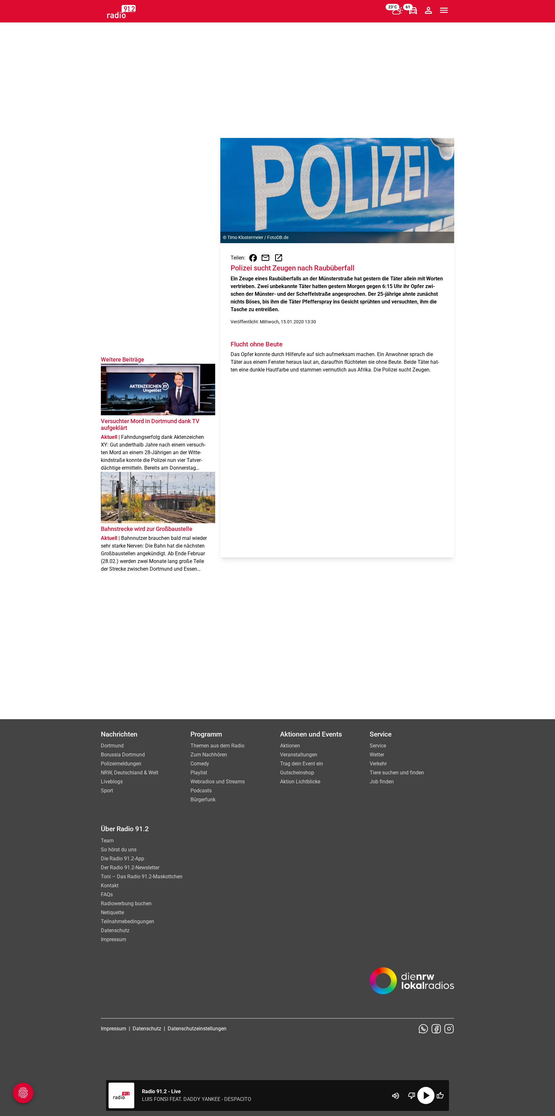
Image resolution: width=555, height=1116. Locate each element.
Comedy (199, 764)
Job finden (382, 782)
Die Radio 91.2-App (122, 859)
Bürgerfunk (203, 800)
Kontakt (110, 885)
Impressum (113, 939)
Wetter (377, 755)
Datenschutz (115, 930)
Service (378, 746)
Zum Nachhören (208, 755)
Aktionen (290, 746)
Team (107, 841)
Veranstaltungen (298, 755)
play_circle (426, 1095)
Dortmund (112, 746)
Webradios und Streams (217, 782)
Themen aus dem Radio (217, 746)
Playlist (198, 773)
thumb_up (440, 1095)
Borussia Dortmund (123, 755)
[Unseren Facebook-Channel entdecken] (436, 1029)
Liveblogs (112, 782)
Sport (107, 791)
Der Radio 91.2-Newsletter (130, 868)
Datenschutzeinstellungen (197, 1029)
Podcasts (201, 791)
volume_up (395, 1095)
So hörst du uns (119, 850)
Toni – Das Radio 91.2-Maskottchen (141, 876)
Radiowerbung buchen (126, 903)
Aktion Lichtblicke (300, 782)
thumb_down (412, 1095)
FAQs (107, 894)
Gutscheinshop (297, 773)
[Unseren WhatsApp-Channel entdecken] (423, 1029)
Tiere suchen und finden (397, 773)
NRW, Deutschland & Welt (129, 773)
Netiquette (112, 912)
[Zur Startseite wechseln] (121, 12)
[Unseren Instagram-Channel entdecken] (449, 1029)
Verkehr (378, 764)
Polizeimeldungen (121, 764)
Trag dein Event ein (301, 764)
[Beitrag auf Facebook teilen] (253, 258)
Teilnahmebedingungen (127, 921)
